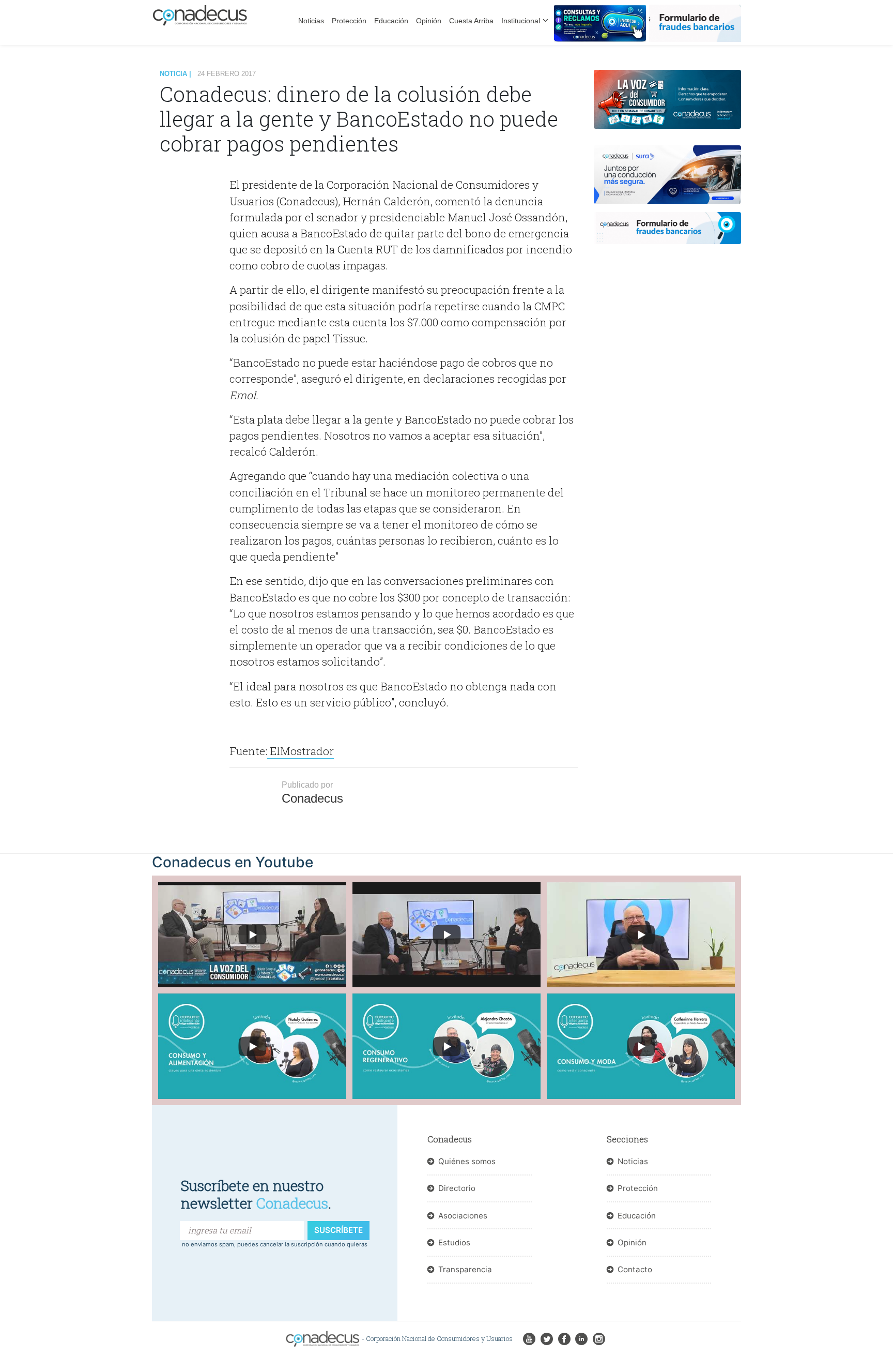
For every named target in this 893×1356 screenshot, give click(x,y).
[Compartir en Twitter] (195, 221)
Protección (349, 21)
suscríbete (338, 1230)
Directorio (456, 1188)
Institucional (520, 21)
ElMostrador (300, 751)
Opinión (428, 21)
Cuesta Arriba (471, 21)
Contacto (635, 1269)
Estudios (454, 1242)
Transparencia (465, 1269)
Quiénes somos (467, 1161)
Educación (391, 21)
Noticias (311, 21)
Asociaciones (462, 1216)
